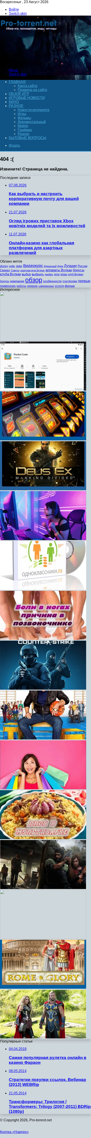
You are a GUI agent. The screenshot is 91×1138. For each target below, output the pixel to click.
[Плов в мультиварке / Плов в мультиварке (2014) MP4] (43, 838)
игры (64, 274)
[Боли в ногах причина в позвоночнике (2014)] (43, 638)
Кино (14, 102)
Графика (25, 130)
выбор (26, 274)
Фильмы (24, 118)
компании (17, 281)
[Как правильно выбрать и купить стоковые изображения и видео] (43, 788)
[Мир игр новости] (29, 63)
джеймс (49, 274)
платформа (70, 281)
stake (19, 266)
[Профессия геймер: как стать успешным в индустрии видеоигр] (43, 539)
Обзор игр (19, 94)
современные (46, 286)
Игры (22, 114)
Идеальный (50, 266)
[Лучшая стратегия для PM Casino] (43, 439)
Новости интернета (33, 110)
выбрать (38, 274)
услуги (59, 286)
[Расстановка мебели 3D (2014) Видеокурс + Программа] (43, 938)
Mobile (23, 126)
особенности (52, 281)
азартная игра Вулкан (32, 270)
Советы (15, 270)
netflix (12, 266)
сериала (32, 286)
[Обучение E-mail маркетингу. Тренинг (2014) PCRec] (43, 339)
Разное (16, 106)
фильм (70, 286)
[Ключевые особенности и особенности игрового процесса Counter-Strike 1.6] (43, 688)
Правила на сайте (32, 90)
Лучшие (70, 266)
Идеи (60, 266)
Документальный (32, 122)
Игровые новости (27, 98)
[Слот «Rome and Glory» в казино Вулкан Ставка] (43, 987)
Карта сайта (27, 86)
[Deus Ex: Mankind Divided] (43, 489)
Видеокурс (33, 265)
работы (21, 286)
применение (8, 286)
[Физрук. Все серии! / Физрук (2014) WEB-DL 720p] (43, 738)
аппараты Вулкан (59, 270)
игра (57, 274)
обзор (33, 279)
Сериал (5, 270)
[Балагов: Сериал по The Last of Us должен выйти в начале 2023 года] (43, 888)
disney (4, 266)
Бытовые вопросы (27, 138)
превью (84, 281)
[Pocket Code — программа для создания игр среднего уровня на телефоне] (43, 389)
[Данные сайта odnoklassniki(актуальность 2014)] (43, 589)
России (82, 266)
